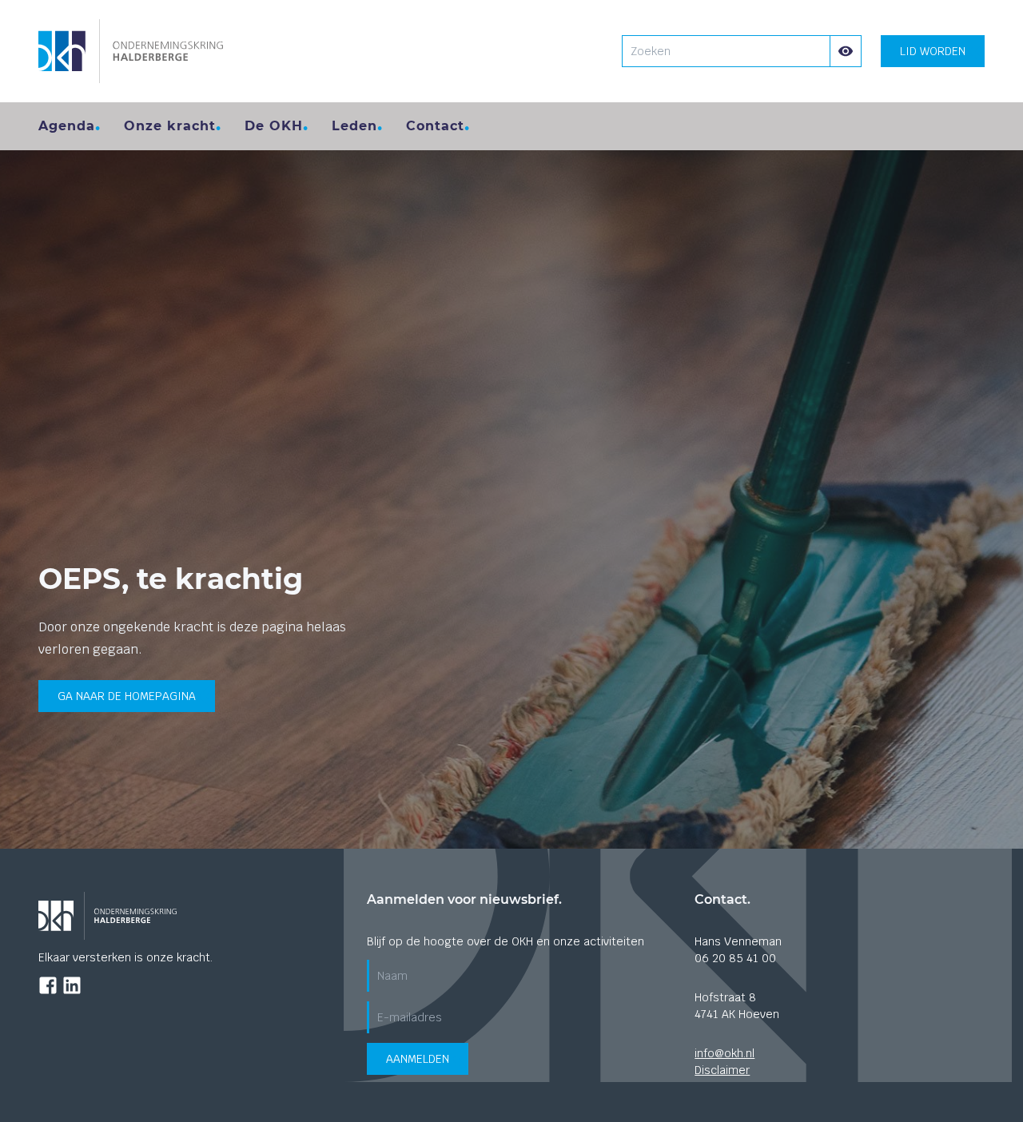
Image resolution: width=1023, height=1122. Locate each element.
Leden (354, 125)
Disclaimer (722, 1070)
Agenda (66, 125)
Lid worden (932, 51)
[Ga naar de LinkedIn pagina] (72, 985)
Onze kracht (170, 125)
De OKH (274, 125)
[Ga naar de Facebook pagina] (48, 985)
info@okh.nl (724, 1053)
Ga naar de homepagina (127, 696)
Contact (435, 125)
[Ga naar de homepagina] (130, 51)
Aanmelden (417, 1059)
